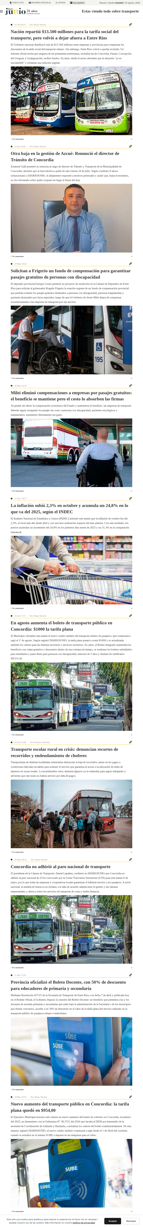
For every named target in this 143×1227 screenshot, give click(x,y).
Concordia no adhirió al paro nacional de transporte (60, 866)
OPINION (61, 3)
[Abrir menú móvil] (1, 11)
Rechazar (131, 1221)
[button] (71, 139)
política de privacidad (84, 1222)
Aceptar (113, 1221)
